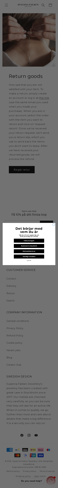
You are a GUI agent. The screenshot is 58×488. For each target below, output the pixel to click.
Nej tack (29, 260)
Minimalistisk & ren (29, 251)
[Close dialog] (54, 224)
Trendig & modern (29, 256)
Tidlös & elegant (29, 240)
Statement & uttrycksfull (29, 246)
